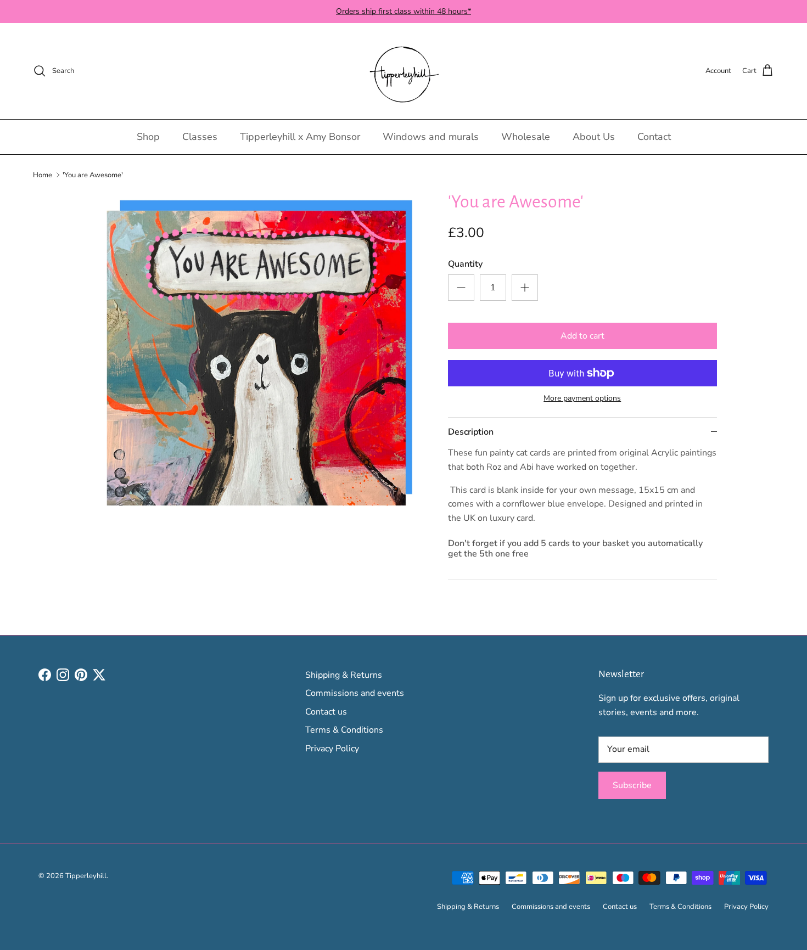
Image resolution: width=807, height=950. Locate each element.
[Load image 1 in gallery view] (257, 358)
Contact (654, 136)
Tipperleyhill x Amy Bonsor (300, 136)
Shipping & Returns (343, 675)
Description (471, 432)
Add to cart (582, 336)
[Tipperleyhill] (404, 71)
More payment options (582, 398)
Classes (199, 136)
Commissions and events (354, 693)
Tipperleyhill (86, 876)
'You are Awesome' (93, 174)
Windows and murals (431, 136)
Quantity (465, 264)
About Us (594, 136)
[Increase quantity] (525, 287)
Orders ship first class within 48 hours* (403, 11)
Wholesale (525, 136)
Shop (148, 136)
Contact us (326, 712)
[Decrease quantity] (461, 287)
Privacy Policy (332, 749)
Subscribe (632, 785)
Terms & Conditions (344, 730)
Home (42, 174)
